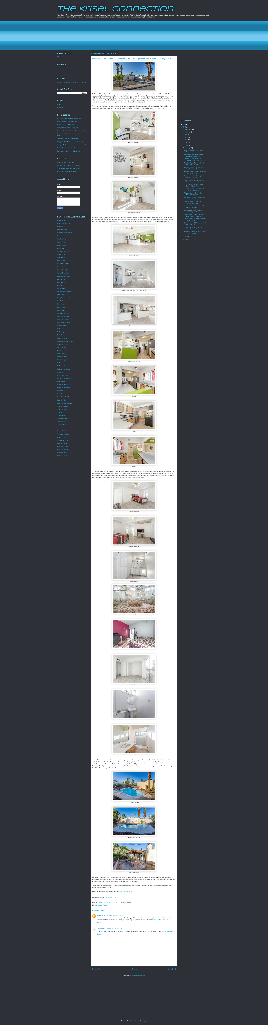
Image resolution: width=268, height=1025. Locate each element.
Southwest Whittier (63, 406)
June (186, 137)
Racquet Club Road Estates (65, 378)
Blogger (144, 1021)
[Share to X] (126, 902)
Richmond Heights (62, 384)
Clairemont (60, 248)
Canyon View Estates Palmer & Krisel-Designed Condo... (193, 215)
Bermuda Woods (62, 229)
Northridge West (62, 344)
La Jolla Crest (61, 288)
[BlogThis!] (124, 902)
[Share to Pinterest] (130, 902)
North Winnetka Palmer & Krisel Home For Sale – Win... (193, 185)
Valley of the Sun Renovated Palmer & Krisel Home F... (193, 202)
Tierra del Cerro (62, 425)
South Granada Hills (63, 397)
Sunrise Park (61, 415)
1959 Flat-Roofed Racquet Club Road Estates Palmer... (193, 155)
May (186, 140)
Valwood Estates (62, 443)
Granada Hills (61, 279)
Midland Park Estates (63, 322)
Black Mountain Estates (64, 233)
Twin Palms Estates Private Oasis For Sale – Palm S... (194, 198)
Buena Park (60, 236)
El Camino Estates (63, 263)
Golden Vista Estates (63, 276)
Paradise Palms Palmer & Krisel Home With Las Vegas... (194, 163)
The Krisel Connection (115, 9)
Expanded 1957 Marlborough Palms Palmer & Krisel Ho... (195, 172)
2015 (184, 240)
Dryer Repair (170, 931)
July (186, 134)
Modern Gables (61, 325)
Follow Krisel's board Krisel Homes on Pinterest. (71, 82)
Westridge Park (62, 453)
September (188, 129)
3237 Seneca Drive (126, 891)
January (187, 236)
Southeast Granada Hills (64, 403)
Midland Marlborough (63, 316)
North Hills (60, 329)
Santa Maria (61, 394)
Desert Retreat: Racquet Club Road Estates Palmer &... (195, 219)
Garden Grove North (63, 273)
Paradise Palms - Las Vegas (66, 162)
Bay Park (60, 226)
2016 (184, 127)
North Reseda (61, 335)
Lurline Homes (61, 310)
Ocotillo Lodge (61, 347)
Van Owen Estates (63, 446)
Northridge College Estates (65, 341)
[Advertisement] (120, 35)
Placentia (60, 372)
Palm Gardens (61, 353)
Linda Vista (60, 294)
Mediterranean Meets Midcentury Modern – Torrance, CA (194, 181)
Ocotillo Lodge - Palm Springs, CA (67, 128)
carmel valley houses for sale (162, 920)
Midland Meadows (62, 319)
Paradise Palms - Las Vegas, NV (67, 121)
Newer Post (96, 969)
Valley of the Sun (62, 440)
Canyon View (61, 242)
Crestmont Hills (62, 257)
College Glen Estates (63, 251)
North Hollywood (62, 332)
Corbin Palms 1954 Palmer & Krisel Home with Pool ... (195, 223)
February (187, 148)
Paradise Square (62, 360)
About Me (60, 107)
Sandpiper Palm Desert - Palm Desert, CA (70, 142)
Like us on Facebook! (63, 57)
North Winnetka (62, 338)
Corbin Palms (61, 254)
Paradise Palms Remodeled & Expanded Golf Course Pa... (193, 159)
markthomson (101, 915)
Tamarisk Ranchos (63, 418)
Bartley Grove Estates (64, 223)
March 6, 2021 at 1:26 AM (114, 928)
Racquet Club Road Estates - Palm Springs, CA (71, 131)
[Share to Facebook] (128, 902)
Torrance (59, 428)
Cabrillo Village (61, 239)
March (187, 145)
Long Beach (60, 304)
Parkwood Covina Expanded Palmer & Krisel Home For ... (195, 206)
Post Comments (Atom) (138, 975)
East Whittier (61, 260)
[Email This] (122, 902)
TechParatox (101, 928)
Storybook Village (62, 409)
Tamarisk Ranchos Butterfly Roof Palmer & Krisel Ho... (194, 176)
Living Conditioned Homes (65, 298)
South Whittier (61, 400)
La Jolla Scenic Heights (64, 291)
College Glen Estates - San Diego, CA (68, 148)
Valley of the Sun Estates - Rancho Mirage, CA (71, 145)
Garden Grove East (63, 270)
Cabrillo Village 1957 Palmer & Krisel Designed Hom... (193, 211)
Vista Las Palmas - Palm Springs (67, 171)
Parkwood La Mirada (63, 369)
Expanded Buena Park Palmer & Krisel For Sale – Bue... (194, 189)
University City (61, 437)
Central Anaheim (62, 245)
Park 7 (59, 363)
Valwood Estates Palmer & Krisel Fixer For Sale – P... (194, 168)
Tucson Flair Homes (63, 431)
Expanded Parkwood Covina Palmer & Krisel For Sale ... (195, 232)
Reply (99, 922)
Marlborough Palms (63, 313)
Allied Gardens (61, 220)
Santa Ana (60, 391)
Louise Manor (61, 307)
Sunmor (59, 412)
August (187, 132)
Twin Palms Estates (63, 434)
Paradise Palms (102, 905)
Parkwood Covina (62, 366)
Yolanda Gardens (62, 456)
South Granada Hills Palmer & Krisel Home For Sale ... (193, 228)
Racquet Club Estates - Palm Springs (68, 165)
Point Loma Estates (63, 375)
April (186, 142)
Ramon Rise (61, 381)
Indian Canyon (61, 282)
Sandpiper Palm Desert (64, 387)
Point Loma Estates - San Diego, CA (68, 151)
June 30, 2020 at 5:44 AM (115, 915)
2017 (184, 124)
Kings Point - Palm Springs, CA (66, 124)
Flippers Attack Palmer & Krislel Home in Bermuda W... (194, 194)
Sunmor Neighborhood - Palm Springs (68, 168)
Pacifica (59, 350)
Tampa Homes (61, 422)
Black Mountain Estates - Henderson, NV (69, 118)
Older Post (172, 969)
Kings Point (60, 285)
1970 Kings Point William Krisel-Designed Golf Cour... (194, 151)
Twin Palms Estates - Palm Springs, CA (69, 138)
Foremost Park (61, 267)
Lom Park (60, 301)
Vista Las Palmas (62, 449)
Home (134, 969)
